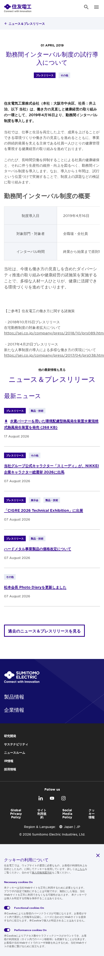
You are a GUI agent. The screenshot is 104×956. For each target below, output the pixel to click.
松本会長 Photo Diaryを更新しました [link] (35, 587)
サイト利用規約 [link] (41, 813)
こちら (81, 868)
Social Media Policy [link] (67, 813)
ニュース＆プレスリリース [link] (27, 23)
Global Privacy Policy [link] (16, 813)
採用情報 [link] (10, 769)
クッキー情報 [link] (92, 813)
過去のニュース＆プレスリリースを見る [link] (44, 630)
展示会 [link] (34, 500)
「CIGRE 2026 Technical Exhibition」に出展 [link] (43, 510)
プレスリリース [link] (45, 75)
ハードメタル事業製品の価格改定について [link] (37, 549)
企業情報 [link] (14, 710)
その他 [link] (64, 75)
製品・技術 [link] (37, 410)
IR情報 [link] (8, 761)
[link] (17, 7)
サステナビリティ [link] (16, 744)
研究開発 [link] (10, 736)
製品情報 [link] (14, 697)
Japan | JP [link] (72, 826)
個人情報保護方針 (42, 872)
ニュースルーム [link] (14, 752)
